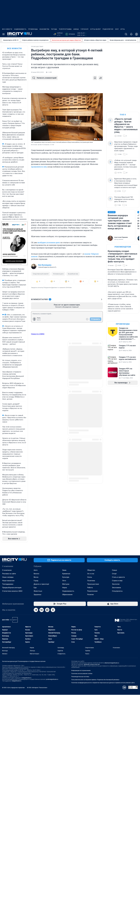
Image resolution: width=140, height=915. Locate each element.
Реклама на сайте (9, 574)
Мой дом (65, 584)
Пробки (70, 34)
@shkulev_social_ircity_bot (92, 664)
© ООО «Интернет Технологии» (37, 687)
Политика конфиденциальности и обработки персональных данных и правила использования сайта (103, 682)
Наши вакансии (8, 581)
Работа (90, 588)
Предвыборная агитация (11, 588)
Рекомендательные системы (80, 676)
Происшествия (93, 584)
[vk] (41, 610)
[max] (47, 610)
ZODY (117, 29)
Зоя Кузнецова (44, 265)
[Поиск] (126, 34)
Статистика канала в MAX (12, 591)
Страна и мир (117, 581)
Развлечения (92, 591)
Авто (36, 570)
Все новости (7, 29)
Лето (64, 581)
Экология (115, 584)
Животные (38, 591)
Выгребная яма (73, 274)
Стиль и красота (118, 577)
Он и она (90, 574)
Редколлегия (108, 29)
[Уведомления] (131, 34)
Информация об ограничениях (81, 670)
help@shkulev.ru (16, 681)
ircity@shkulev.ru (26, 678)
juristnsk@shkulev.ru (52, 679)
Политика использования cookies (81, 673)
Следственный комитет (41, 274)
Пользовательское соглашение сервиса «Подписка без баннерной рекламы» (95, 679)
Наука (64, 588)
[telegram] (36, 610)
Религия (90, 595)
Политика (91, 581)
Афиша (76, 29)
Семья (114, 570)
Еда (35, 588)
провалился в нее (39, 167)
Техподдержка (7, 584)
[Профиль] (136, 34)
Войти (39, 320)
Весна (36, 577)
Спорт (114, 574)
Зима (64, 570)
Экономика (116, 588)
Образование (67, 595)
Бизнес (36, 574)
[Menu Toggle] (3, 34)
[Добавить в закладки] (95, 78)
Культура (65, 577)
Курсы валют (95, 29)
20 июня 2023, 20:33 (37, 72)
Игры (123, 29)
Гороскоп (84, 29)
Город (36, 581)
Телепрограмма (65, 29)
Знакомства (44, 29)
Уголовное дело (58, 274)
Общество (91, 570)
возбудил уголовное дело (49, 242)
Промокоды (33, 29)
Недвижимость (20, 29)
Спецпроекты (117, 591)
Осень (89, 577)
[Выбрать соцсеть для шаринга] (100, 78)
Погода (54, 29)
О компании (7, 570)
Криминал (66, 574)
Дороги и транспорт (41, 584)
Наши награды (8, 577)
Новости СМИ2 (37, 334)
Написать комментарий (46, 78)
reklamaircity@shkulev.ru (111, 663)
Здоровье (37, 595)
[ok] (53, 610)
